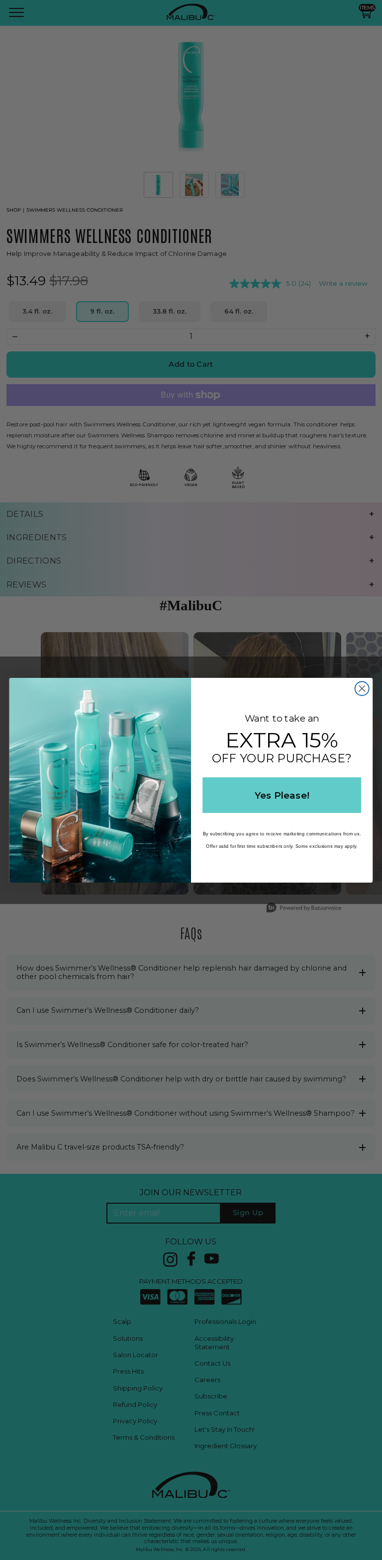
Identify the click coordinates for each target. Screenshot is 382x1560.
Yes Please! (282, 794)
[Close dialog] (362, 688)
